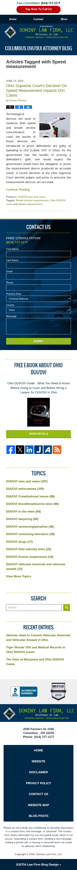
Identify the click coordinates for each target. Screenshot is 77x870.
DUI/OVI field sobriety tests (28, 549)
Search (66, 607)
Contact (38, 19)
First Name (12, 249)
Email (9, 271)
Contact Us (38, 794)
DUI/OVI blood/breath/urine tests (32, 504)
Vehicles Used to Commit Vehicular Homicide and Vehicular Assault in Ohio (38, 638)
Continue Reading (18, 189)
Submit (38, 341)
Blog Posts (38, 816)
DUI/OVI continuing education (30, 534)
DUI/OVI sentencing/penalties (30, 526)
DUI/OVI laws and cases (31, 196)
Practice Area (13, 293)
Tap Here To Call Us (38, 9)
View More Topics (18, 576)
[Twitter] (20, 449)
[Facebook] (10, 449)
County (10, 304)
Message (11, 316)
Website (38, 761)
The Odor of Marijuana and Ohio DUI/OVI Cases (35, 662)
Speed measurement (30, 204)
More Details (38, 433)
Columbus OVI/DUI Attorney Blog (38, 32)
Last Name (12, 260)
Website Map (38, 805)
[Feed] (57, 449)
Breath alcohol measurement (32, 200)
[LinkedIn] (29, 449)
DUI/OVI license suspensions (29, 557)
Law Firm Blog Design (37, 864)
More (64, 19)
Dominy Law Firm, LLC (49, 854)
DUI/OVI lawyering (22, 519)
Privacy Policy (38, 783)
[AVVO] (47, 449)
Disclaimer (38, 772)
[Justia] (38, 449)
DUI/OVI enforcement (25, 488)
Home (12, 19)
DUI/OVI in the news (23, 511)
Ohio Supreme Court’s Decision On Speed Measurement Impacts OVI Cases (36, 90)
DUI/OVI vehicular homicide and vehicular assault (35, 567)
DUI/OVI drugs (19, 541)
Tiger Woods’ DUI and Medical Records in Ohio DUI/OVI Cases (35, 650)
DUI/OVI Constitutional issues (30, 496)
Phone (9, 282)
